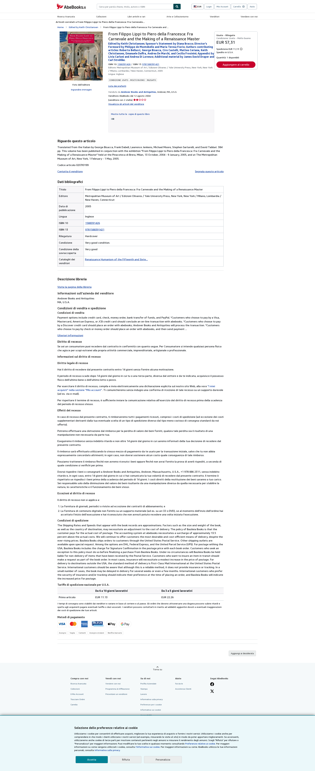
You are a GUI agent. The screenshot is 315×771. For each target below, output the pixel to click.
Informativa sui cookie (150, 710)
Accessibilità (146, 715)
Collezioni (101, 16)
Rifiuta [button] (126, 759)
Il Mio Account (77, 694)
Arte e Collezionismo (178, 16)
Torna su (157, 669)
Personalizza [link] (163, 759)
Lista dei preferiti (117, 86)
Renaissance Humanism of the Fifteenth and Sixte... (116, 259)
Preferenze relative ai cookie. (200, 743)
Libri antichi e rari (136, 16)
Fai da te (179, 683)
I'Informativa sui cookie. (148, 746)
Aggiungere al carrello (236, 64)
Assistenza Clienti (183, 689)
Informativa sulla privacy (151, 699)
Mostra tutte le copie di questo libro (130, 114)
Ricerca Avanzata (66, 16)
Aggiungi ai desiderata (242, 653)
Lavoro (143, 694)
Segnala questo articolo (209, 171)
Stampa (143, 689)
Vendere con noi (249, 16)
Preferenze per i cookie (151, 704)
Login (209, 6)
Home (60, 27)
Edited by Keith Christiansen (83, 27)
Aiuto (252, 6)
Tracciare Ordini (78, 699)
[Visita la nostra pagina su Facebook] (212, 684)
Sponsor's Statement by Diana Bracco (169, 43)
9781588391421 (94, 229)
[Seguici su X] (212, 691)
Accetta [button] (91, 759)
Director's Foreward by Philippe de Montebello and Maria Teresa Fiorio (157, 45)
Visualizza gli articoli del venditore (126, 104)
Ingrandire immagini (81, 89)
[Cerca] (177, 6)
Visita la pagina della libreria (74, 287)
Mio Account (222, 6)
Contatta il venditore (70, 171)
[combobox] (135, 6)
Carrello (74, 704)
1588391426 (124, 64)
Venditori (214, 16)
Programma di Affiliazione (117, 689)
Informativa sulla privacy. (107, 750)
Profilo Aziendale (148, 683)
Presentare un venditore (116, 694)
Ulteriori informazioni (70, 335)
